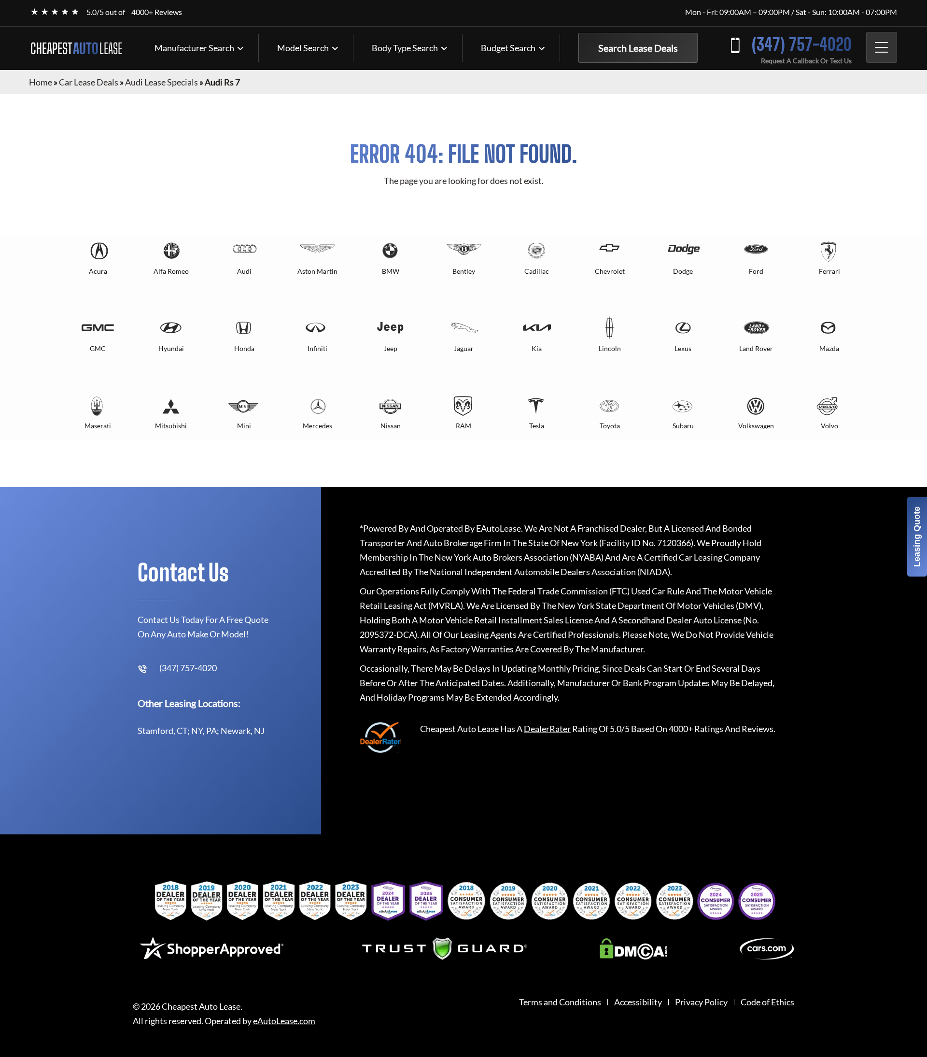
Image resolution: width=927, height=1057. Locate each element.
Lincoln (610, 348)
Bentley (463, 271)
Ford (756, 271)
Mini (244, 426)
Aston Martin (317, 271)
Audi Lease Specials (161, 82)
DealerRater (547, 728)
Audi (244, 271)
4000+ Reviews (156, 11)
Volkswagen (756, 426)
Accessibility (638, 1002)
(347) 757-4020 (802, 44)
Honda (244, 348)
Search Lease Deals (638, 48)
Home (40, 82)
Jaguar (464, 348)
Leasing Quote (917, 537)
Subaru (683, 426)
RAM (463, 426)
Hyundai (171, 348)
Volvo (829, 426)
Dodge (683, 271)
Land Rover (756, 348)
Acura (98, 271)
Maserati (97, 426)
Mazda (829, 348)
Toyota (610, 426)
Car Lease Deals (88, 82)
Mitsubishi (171, 426)
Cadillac (536, 271)
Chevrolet (610, 271)
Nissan (390, 426)
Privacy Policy (701, 1002)
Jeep (390, 348)
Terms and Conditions (560, 1002)
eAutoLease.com (284, 1021)
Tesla (536, 426)
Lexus (682, 348)
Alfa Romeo (171, 271)
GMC (98, 348)
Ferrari (829, 271)
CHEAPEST (76, 48)
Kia (537, 348)
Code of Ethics (767, 1002)
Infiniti (317, 348)
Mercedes (317, 426)
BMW (390, 271)
